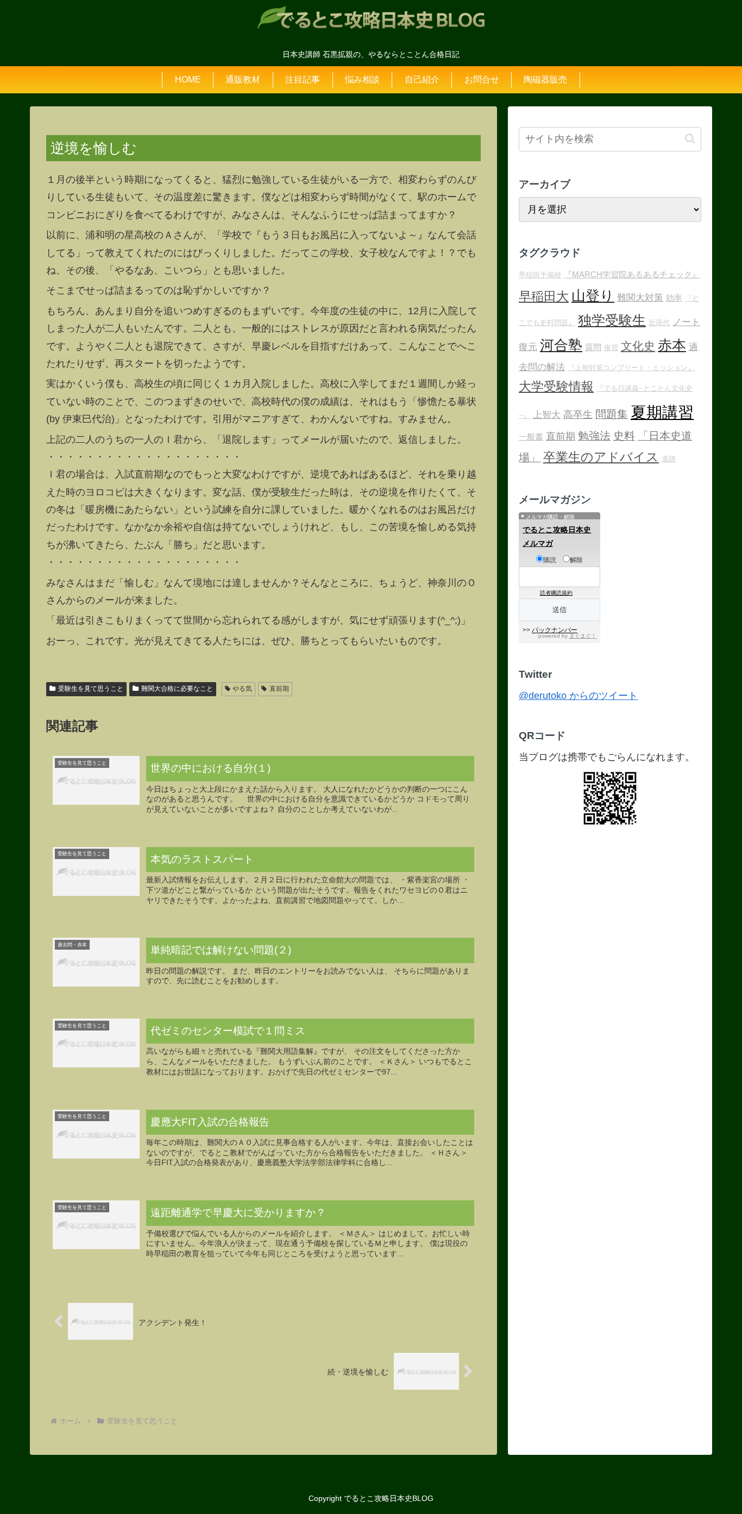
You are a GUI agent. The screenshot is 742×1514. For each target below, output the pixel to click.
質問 (593, 347)
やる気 (242, 688)
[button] (690, 138)
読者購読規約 (556, 593)
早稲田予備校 (540, 275)
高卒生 (578, 414)
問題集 (611, 414)
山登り (592, 296)
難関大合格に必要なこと (177, 688)
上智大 (547, 415)
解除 (576, 560)
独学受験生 (612, 320)
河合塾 (561, 345)
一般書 (531, 436)
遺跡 (669, 459)
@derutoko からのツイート (578, 695)
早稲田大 (544, 296)
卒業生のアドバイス (601, 457)
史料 (624, 436)
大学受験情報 (556, 386)
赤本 (672, 345)
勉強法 (594, 436)
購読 (549, 560)
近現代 (659, 323)
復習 (611, 347)
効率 (674, 297)
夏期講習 (662, 412)
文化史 (638, 346)
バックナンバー (554, 630)
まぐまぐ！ (582, 636)
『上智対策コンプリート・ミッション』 (631, 368)
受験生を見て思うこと (90, 688)
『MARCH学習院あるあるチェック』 (632, 274)
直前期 (279, 688)
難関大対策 (640, 297)
